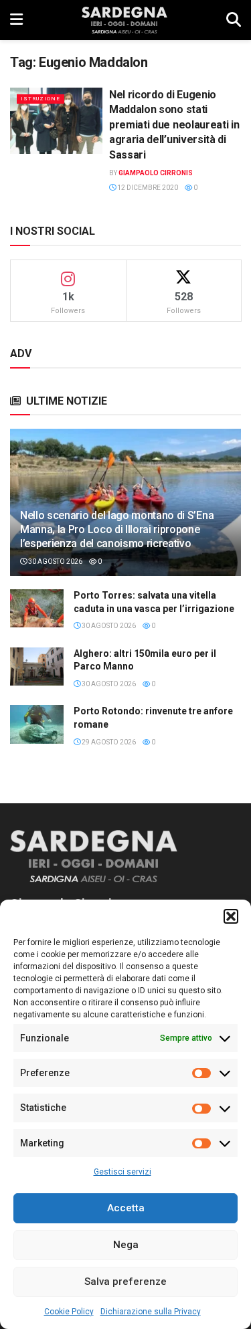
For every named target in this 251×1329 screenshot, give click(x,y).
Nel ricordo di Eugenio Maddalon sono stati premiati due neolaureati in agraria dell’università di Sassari (174, 124)
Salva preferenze (125, 1281)
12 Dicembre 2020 (147, 187)
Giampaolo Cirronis (155, 173)
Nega (126, 1245)
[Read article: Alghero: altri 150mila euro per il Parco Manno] (37, 666)
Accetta (126, 1208)
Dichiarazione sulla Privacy (150, 1311)
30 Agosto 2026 (54, 561)
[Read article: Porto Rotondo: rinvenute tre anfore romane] (37, 724)
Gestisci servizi (122, 1172)
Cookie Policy (69, 1311)
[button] (231, 916)
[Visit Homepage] (124, 20)
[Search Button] (233, 20)
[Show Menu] (16, 20)
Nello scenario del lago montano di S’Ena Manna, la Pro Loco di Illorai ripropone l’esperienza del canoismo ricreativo (117, 529)
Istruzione (40, 99)
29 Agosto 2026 (108, 742)
